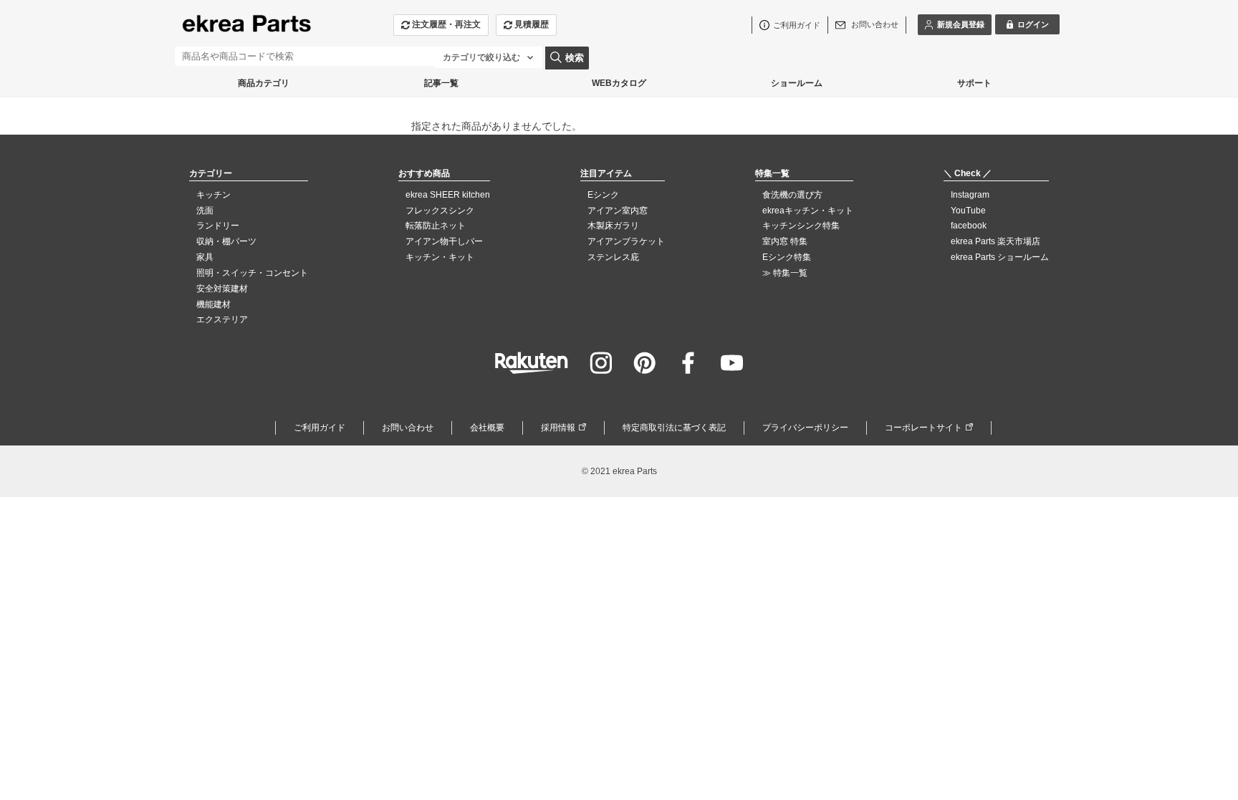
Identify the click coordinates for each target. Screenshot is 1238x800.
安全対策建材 (222, 289)
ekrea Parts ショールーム (1000, 257)
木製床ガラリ (613, 226)
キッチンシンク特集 (801, 226)
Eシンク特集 (786, 257)
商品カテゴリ (263, 83)
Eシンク (603, 195)
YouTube (968, 211)
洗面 (204, 211)
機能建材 (213, 304)
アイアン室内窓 (617, 211)
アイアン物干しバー (444, 241)
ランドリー (217, 226)
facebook (969, 226)
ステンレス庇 (613, 257)
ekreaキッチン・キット (807, 211)
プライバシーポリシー (805, 428)
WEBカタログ (619, 83)
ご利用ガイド (319, 428)
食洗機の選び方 (792, 195)
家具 (204, 257)
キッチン (213, 195)
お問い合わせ (407, 428)
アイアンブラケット (626, 241)
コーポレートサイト (923, 428)
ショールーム (796, 83)
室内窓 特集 (784, 241)
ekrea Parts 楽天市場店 (995, 241)
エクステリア (222, 319)
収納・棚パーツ (226, 241)
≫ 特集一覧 (784, 273)
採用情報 (558, 428)
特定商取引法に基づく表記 (674, 428)
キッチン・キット (440, 257)
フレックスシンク (440, 211)
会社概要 (487, 428)
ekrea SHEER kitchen (448, 195)
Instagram (970, 195)
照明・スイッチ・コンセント (252, 273)
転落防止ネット (436, 226)
